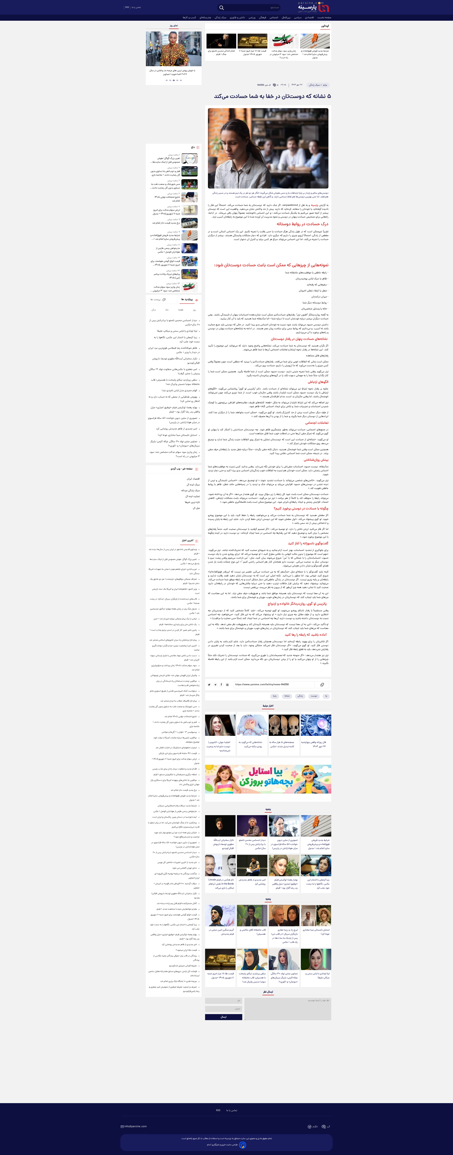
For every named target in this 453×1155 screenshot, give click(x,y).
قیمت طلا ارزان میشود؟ (186, 950)
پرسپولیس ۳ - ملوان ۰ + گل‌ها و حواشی (179, 732)
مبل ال (196, 508)
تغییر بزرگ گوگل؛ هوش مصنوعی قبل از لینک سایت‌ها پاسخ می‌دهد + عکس (166, 160)
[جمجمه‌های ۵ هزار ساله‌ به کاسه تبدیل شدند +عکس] (284, 725)
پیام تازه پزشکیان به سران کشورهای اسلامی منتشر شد (173, 640)
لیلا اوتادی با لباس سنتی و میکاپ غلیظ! (317, 976)
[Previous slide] (150, 49)
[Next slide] (197, 49)
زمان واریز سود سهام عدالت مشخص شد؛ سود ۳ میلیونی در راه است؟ (284, 54)
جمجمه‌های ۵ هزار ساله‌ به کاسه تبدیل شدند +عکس (281, 744)
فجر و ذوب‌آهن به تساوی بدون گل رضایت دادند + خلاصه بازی (165, 173)
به (326, 696)
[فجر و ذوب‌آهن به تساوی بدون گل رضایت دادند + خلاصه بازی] (189, 171)
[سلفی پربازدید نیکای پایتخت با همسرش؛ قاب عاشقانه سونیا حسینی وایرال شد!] (252, 959)
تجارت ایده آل (192, 496)
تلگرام (315, 1126)
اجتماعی (274, 18)
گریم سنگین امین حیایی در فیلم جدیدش (221, 932)
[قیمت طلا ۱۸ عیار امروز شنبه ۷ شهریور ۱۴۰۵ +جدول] (252, 41)
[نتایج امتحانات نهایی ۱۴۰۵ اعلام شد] (189, 197)
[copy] (322, 684)
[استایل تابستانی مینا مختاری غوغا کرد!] (316, 915)
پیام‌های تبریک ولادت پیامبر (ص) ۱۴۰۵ (167, 276)
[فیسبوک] (221, 685)
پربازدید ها (187, 300)
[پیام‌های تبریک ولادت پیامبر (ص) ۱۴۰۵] (189, 274)
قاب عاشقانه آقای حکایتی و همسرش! (253, 932)
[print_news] (227, 685)
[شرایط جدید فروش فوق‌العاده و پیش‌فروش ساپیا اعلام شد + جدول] (315, 41)
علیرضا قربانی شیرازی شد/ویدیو (183, 966)
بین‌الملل (286, 18)
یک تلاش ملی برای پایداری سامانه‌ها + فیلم (178, 624)
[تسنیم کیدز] (268, 780)
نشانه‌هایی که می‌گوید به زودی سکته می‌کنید (250, 744)
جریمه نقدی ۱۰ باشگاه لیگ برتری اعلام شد (178, 981)
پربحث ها (155, 300)
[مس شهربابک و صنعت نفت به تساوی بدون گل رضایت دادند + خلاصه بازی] (189, 184)
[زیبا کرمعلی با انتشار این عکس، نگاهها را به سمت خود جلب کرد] (316, 865)
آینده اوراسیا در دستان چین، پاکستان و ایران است (174, 817)
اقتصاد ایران (193, 479)
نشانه (287, 696)
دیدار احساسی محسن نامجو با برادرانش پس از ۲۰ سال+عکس (252, 844)
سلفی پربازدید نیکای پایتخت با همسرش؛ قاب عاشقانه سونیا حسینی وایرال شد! (252, 978)
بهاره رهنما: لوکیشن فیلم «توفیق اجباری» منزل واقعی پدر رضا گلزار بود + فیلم (285, 884)
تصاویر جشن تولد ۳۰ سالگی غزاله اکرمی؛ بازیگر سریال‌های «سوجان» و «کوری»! (284, 978)
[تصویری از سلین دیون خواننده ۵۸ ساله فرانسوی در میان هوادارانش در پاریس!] (284, 826)
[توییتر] (209, 685)
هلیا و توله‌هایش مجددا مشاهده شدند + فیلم (177, 909)
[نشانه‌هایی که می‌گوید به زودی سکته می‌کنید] (252, 725)
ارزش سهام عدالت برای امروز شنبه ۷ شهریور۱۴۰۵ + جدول (166, 212)
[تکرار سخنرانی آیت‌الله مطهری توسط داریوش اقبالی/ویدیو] (220, 826)
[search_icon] (221, 8)
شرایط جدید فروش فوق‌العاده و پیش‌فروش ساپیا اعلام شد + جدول (315, 54)
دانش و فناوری (238, 18)
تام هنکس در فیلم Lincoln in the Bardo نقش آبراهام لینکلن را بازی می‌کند (221, 884)
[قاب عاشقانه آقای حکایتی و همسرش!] (252, 915)
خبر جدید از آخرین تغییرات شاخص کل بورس (177, 862)
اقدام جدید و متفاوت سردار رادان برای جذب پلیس (174, 769)
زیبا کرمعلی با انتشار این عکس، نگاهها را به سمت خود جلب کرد (317, 884)
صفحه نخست (324, 18)
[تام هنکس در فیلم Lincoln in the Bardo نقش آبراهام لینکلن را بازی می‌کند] (220, 865)
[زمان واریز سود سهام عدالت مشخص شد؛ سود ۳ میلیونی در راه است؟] (284, 41)
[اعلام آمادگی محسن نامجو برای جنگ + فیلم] (221, 41)
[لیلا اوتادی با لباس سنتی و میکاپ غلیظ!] (316, 959)
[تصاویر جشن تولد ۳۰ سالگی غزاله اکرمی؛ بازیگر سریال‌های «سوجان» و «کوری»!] (284, 959)
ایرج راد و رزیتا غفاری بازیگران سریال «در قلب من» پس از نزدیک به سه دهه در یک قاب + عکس (284, 936)
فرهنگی (263, 18)
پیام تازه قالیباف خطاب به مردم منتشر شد (178, 701)
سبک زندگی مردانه (190, 491)
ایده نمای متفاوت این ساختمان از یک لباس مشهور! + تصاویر (172, 72)
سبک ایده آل (193, 485)
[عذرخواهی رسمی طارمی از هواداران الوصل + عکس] (189, 248)
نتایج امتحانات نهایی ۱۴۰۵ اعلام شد (167, 199)
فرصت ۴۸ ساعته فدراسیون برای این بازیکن (178, 753)
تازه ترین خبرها (192, 502)
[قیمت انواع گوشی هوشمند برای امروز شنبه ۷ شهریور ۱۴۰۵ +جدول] (189, 261)
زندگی (300, 696)
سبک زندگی (221, 18)
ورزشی (252, 18)
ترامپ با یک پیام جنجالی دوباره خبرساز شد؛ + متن (175, 619)
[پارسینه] (311, 8)
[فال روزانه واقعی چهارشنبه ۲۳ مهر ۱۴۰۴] (316, 725)
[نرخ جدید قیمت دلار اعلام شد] (189, 223)
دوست (314, 696)
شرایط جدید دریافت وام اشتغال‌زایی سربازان (177, 806)
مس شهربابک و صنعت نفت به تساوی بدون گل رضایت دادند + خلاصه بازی (165, 186)
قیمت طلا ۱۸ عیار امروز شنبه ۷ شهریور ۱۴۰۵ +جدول (252, 52)
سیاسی (298, 18)
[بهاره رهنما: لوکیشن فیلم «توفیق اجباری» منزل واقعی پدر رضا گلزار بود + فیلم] (284, 865)
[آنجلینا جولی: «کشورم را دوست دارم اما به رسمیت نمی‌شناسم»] (220, 725)
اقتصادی (310, 18)
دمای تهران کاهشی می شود (184, 868)
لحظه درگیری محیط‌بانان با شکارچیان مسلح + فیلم (175, 774)
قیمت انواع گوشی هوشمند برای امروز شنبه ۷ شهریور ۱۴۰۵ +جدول (165, 263)
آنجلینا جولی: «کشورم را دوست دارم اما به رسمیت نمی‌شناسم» (218, 746)
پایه (274, 696)
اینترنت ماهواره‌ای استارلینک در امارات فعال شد (176, 747)
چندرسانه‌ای (206, 18)
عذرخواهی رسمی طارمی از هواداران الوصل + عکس (168, 250)
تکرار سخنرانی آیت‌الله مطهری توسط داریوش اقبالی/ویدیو (223, 844)
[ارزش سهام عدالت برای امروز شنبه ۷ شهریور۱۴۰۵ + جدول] (189, 210)
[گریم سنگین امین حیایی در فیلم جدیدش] (220, 915)
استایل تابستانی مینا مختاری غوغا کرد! (316, 932)
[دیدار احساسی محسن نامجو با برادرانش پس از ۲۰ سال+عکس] (252, 826)
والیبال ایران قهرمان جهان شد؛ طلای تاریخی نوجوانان (174, 675)
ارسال (223, 1017)
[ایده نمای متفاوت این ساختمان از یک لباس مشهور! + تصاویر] (173, 49)
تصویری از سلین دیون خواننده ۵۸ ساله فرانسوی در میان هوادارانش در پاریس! (284, 844)
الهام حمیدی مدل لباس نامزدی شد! (179, 391)
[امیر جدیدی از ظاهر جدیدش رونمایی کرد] (252, 865)
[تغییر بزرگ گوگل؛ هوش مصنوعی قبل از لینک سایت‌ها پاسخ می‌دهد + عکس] (189, 158)
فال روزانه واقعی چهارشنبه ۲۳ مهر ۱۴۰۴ (313, 744)
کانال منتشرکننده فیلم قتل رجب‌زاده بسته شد (177, 903)
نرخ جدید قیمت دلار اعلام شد (166, 223)
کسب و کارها (190, 18)
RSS (127, 7)
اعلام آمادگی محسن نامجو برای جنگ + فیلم (221, 52)
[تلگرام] (215, 685)
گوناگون (325, 26)
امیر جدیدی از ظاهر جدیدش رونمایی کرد (252, 882)
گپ (328, 1126)
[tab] (181, 80)
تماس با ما (136, 7)
